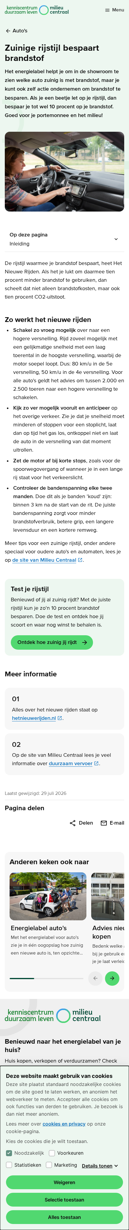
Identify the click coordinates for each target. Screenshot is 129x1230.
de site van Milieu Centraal (44, 560)
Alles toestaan (64, 1217)
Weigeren (64, 1182)
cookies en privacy (64, 1124)
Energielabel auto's (39, 928)
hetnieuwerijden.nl (34, 718)
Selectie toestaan (64, 1200)
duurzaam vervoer (70, 763)
